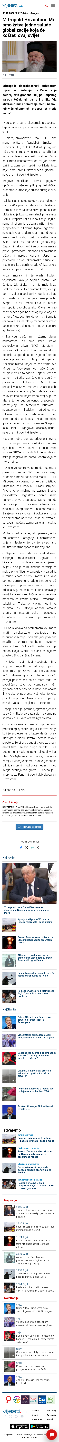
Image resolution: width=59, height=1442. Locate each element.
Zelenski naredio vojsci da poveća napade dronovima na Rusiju (36, 974)
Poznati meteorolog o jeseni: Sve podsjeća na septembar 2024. (35, 1090)
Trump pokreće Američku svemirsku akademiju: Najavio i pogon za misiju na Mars (26, 910)
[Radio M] (7, 1399)
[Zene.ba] (25, 1399)
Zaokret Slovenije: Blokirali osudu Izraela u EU (36, 1107)
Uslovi (35, 1415)
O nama (35, 1410)
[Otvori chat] (52, 1434)
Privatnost (37, 1419)
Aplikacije (51, 1415)
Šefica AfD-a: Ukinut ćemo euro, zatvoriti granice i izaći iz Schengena (34, 1020)
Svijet (25, 1207)
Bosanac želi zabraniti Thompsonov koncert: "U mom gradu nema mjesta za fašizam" (37, 1055)
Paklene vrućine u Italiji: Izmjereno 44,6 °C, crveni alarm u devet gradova (36, 993)
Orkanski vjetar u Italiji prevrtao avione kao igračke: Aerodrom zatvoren (34, 1073)
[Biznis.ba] (42, 1399)
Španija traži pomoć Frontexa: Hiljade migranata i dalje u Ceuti (35, 920)
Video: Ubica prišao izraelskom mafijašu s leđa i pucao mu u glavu (36, 1036)
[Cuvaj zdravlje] (34, 1399)
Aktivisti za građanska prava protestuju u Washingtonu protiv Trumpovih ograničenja (35, 958)
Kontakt (50, 1419)
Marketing (52, 1410)
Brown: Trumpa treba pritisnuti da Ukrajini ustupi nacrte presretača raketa (35, 940)
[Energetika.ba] (51, 1399)
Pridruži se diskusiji (31, 827)
